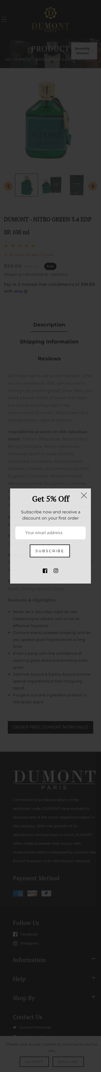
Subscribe (49, 551)
